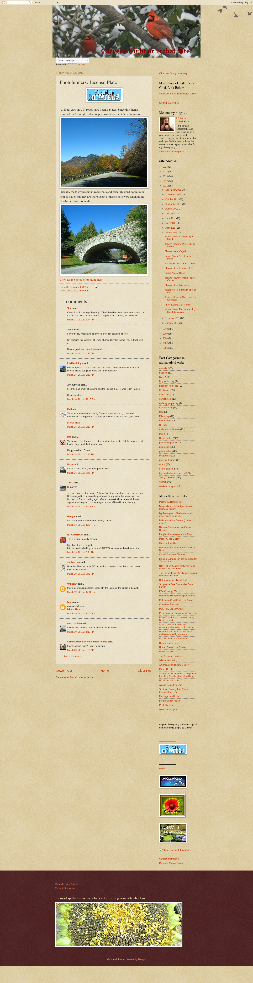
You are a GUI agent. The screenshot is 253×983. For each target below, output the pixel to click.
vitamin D (164, 482)
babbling (163, 372)
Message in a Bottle (169, 696)
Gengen (71, 516)
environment (165, 399)
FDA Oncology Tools (169, 591)
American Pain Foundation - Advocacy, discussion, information (176, 625)
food (161, 412)
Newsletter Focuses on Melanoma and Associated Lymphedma (176, 632)
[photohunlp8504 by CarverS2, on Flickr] (104, 275)
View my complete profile (171, 151)
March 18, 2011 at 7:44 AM (80, 319)
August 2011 (171, 208)
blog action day (166, 381)
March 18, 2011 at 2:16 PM (80, 427)
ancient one (73, 562)
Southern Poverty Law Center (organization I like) (173, 690)
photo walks (165, 451)
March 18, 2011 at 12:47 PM (81, 399)
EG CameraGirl (75, 534)
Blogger (142, 959)
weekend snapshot (168, 486)
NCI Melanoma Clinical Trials (173, 580)
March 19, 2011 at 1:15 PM (80, 632)
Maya (70, 464)
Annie (70, 329)
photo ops (72, 290)
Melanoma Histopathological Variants (177, 595)
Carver (183, 118)
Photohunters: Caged (175, 251)
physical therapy (167, 460)
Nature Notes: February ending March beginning (180, 310)
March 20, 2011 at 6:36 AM (80, 650)
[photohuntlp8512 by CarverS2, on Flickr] (104, 187)
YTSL (70, 482)
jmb (69, 437)
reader (162, 768)
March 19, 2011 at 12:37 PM (81, 613)
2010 (165, 329)
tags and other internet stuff (173, 473)
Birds (161, 377)
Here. (78, 609)
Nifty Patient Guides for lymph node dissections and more (177, 567)
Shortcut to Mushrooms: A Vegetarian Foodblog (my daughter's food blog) (177, 674)
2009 (165, 333)
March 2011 (171, 232)
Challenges (164, 390)
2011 (165, 185)
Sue (69, 308)
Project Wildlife (166, 651)
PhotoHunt (84, 290)
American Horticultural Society (174, 665)
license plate (73, 422)
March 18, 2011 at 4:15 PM (80, 454)
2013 (165, 176)
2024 (165, 167)
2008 (165, 338)
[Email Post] (96, 287)
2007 (165, 343)
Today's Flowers (167, 477)
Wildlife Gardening (168, 660)
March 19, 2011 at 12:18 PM (81, 592)
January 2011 (172, 323)
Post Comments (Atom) (81, 677)
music (162, 434)
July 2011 (170, 213)
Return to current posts (66, 884)
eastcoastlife (74, 623)
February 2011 (172, 318)
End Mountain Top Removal (173, 638)
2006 (165, 348)
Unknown (72, 584)
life (160, 425)
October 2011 (172, 199)
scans (162, 464)
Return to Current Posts (171, 863)
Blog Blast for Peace (169, 700)
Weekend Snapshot (169, 709)
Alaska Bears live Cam (170, 685)
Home (105, 670)
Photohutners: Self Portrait (178, 304)
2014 (165, 171)
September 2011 (173, 204)
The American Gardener (171, 656)
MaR (69, 409)
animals (163, 368)
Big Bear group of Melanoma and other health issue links (175, 514)
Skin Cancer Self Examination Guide (177, 93)
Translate (80, 64)
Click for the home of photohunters (81, 279)
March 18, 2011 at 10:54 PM (81, 525)
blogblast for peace (168, 386)
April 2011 (170, 228)
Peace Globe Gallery (169, 539)
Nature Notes (165, 438)
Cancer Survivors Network (172, 554)
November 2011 (173, 194)
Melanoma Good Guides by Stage (176, 600)
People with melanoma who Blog (175, 534)
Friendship (164, 416)
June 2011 (170, 218)
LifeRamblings (75, 363)
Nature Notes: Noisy (175, 273)
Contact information (169, 858)
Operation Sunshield (169, 604)
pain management (168, 442)
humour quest (166, 420)
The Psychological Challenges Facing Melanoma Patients (178, 574)
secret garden (166, 468)
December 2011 (173, 190)
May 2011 (170, 223)
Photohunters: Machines (177, 285)
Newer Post (64, 670)
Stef (69, 602)
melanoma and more (169, 429)
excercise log (165, 407)
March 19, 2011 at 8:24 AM (80, 552)
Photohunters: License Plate (179, 268)
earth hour (164, 394)
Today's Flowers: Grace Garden (180, 263)
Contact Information (169, 103)
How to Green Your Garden (172, 647)
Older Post (145, 670)
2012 (165, 181)
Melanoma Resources (170, 502)
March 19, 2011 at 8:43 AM (80, 574)
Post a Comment (72, 656)
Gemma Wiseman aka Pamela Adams (87, 641)
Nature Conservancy (169, 643)
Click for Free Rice (168, 543)
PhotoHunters (166, 705)
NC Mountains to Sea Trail (172, 680)
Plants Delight (166, 669)
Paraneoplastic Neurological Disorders (178, 613)
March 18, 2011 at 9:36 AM (80, 375)
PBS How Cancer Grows (171, 609)
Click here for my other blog (173, 73)
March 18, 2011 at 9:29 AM (80, 353)
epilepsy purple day (168, 403)
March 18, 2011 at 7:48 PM (80, 473)
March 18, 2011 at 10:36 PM (81, 506)
